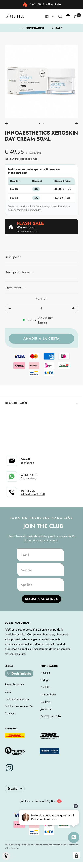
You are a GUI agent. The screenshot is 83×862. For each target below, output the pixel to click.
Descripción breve (19, 272)
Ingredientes (15, 287)
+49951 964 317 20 (33, 494)
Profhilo (45, 687)
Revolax (45, 673)
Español (12, 788)
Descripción (17, 403)
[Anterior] (6, 123)
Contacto (10, 713)
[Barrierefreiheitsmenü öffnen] (6, 856)
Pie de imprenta (14, 684)
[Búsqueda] (60, 16)
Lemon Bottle (48, 694)
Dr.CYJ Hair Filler (51, 716)
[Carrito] (76, 16)
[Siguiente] (76, 123)
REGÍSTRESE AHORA (41, 599)
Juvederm (46, 709)
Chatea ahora (28, 478)
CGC (8, 692)
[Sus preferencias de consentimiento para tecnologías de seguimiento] (76, 855)
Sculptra (45, 702)
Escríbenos (27, 463)
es (47, 16)
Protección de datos (17, 699)
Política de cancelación (19, 706)
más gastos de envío (26, 159)
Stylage (45, 680)
